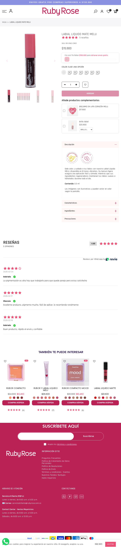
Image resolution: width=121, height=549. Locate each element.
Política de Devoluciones (52, 466)
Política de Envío (49, 469)
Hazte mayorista (49, 478)
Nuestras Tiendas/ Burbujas (54, 475)
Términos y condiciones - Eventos (56, 472)
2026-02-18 (8, 320)
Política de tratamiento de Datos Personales (56, 462)
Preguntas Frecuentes (51, 458)
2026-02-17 (7, 296)
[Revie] (111, 259)
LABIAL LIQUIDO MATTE (105, 388)
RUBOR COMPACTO (16, 388)
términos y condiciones (67, 444)
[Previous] (7, 61)
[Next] (54, 61)
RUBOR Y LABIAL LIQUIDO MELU (46, 389)
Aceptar (110, 544)
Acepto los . (62, 444)
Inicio (4, 22)
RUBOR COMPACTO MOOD (75, 388)
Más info (98, 544)
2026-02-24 (8, 271)
